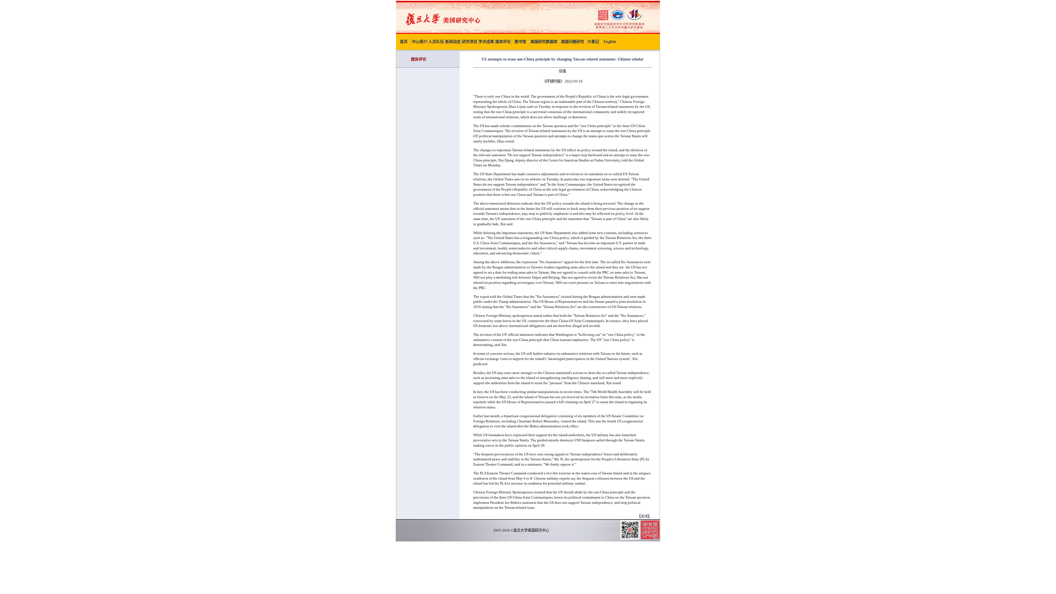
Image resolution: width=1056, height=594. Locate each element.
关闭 (644, 516)
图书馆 (520, 42)
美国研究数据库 (543, 42)
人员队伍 (436, 42)
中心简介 (419, 42)
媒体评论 (503, 42)
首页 (404, 42)
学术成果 (486, 42)
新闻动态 (453, 42)
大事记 (593, 42)
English (610, 42)
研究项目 (469, 42)
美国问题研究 (572, 42)
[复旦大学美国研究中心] (528, 33)
